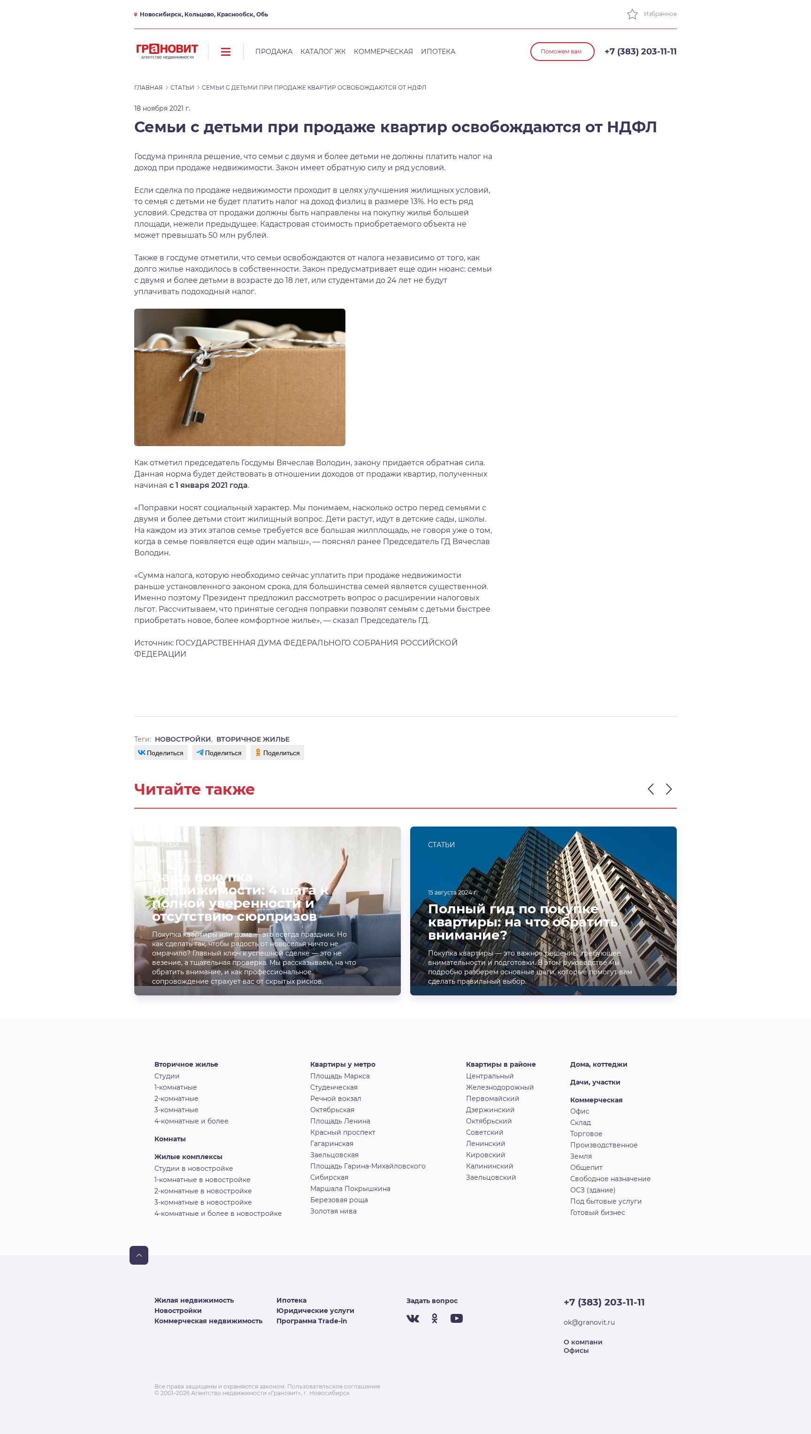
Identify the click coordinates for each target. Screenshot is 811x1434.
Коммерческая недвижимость (208, 1321)
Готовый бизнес (597, 1212)
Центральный (490, 1076)
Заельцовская (334, 1155)
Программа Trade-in (311, 1321)
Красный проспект (342, 1132)
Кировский (485, 1155)
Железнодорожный (500, 1087)
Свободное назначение (610, 1179)
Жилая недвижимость (194, 1300)
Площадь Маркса (340, 1076)
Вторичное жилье (186, 1064)
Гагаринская (331, 1143)
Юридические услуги (315, 1310)
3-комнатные (176, 1110)
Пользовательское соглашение (333, 1386)
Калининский (489, 1166)
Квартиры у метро (342, 1064)
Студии (167, 1076)
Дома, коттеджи (598, 1064)
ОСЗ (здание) (593, 1190)
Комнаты (170, 1139)
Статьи (182, 87)
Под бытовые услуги (606, 1201)
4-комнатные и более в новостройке (218, 1213)
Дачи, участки (595, 1082)
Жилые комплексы (188, 1157)
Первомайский (493, 1098)
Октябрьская (332, 1110)
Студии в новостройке (193, 1168)
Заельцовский (491, 1177)
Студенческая (334, 1087)
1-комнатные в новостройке (202, 1180)
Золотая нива (333, 1211)
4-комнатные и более (191, 1121)
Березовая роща (339, 1200)
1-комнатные (175, 1087)
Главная (148, 87)
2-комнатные (176, 1098)
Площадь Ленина (340, 1121)
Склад (580, 1122)
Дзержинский (490, 1110)
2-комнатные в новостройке (203, 1191)
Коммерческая (383, 51)
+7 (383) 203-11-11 (640, 51)
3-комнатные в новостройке (203, 1202)
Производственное (604, 1145)
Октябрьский (489, 1121)
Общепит (586, 1167)
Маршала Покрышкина (350, 1188)
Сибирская (329, 1177)
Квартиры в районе (501, 1064)
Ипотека (438, 51)
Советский (485, 1132)
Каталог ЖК (323, 51)
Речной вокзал (335, 1098)
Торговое (586, 1134)
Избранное (660, 13)
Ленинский (485, 1143)
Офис (579, 1111)
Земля (581, 1156)
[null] (161, 752)
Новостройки (178, 1310)
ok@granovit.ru (589, 1322)
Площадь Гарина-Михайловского (368, 1166)
